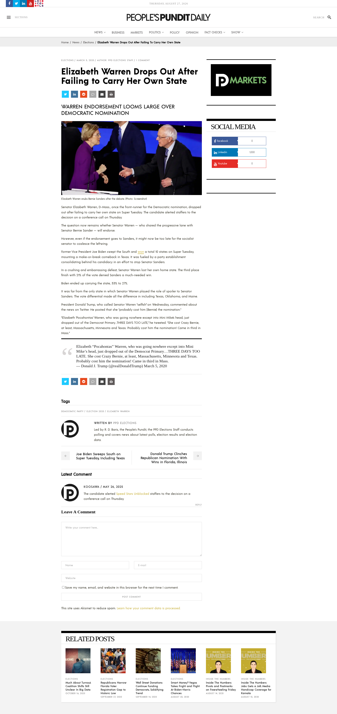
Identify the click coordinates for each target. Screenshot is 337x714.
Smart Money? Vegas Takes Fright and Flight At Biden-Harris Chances (185, 688)
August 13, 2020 (250, 696)
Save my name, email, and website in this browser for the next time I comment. (121, 587)
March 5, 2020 (85, 60)
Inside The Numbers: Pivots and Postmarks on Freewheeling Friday (221, 686)
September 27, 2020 (111, 696)
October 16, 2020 (75, 693)
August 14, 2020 (215, 693)
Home (65, 42)
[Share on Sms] (92, 94)
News (75, 42)
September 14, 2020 (146, 696)
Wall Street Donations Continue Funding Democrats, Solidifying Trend (149, 688)
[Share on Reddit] (83, 94)
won (141, 251)
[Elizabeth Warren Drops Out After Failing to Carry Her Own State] (73, 429)
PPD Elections (125, 423)
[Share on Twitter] (65, 94)
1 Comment (143, 60)
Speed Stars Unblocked (132, 493)
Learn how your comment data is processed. (149, 608)
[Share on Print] (111, 94)
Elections (88, 42)
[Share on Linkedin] (74, 94)
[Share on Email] (102, 94)
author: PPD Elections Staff (115, 60)
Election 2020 (95, 411)
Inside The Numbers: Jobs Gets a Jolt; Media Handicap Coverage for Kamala (256, 688)
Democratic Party (72, 411)
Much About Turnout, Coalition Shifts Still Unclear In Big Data (78, 686)
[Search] (327, 17)
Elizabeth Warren (118, 411)
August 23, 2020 (180, 696)
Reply (198, 505)
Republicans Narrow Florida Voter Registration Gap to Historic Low (114, 688)
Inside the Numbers (218, 679)
